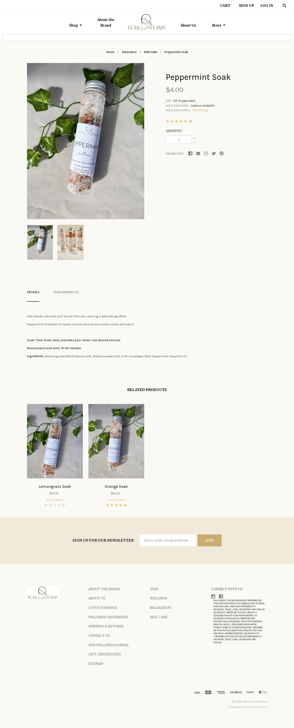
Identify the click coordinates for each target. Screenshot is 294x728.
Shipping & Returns (105, 626)
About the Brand (104, 589)
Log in (266, 5)
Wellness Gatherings (108, 617)
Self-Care (159, 617)
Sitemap (95, 664)
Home (110, 52)
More (216, 25)
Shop (73, 25)
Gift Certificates (104, 654)
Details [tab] (33, 292)
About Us (188, 25)
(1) (190, 121)
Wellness (158, 598)
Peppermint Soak (176, 52)
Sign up (246, 5)
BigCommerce (256, 707)
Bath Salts (150, 52)
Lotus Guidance (102, 608)
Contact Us (98, 636)
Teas (154, 589)
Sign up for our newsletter (103, 540)
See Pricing (200, 110)
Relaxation (129, 52)
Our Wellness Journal (108, 645)
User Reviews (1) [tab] (66, 292)
